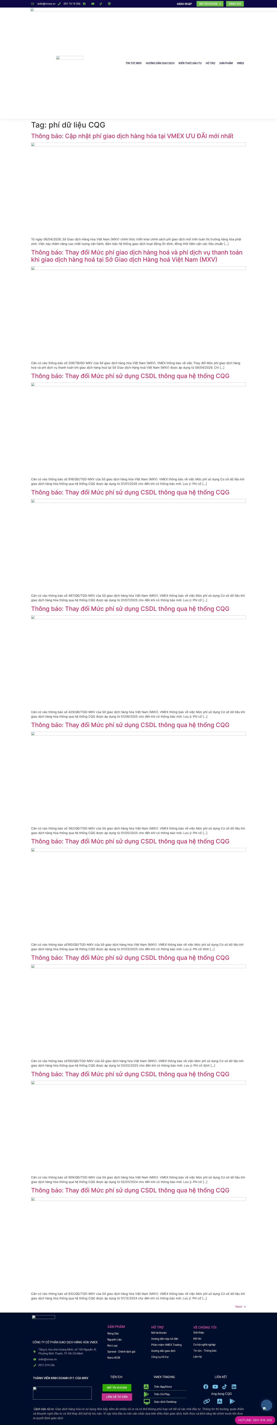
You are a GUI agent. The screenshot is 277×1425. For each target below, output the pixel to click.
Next (240, 1306)
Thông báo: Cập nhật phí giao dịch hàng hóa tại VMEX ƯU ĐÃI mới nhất (132, 136)
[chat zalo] (264, 1408)
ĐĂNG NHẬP (184, 3)
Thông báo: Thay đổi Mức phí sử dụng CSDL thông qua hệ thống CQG (130, 376)
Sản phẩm (226, 63)
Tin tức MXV (134, 63)
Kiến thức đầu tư (190, 63)
